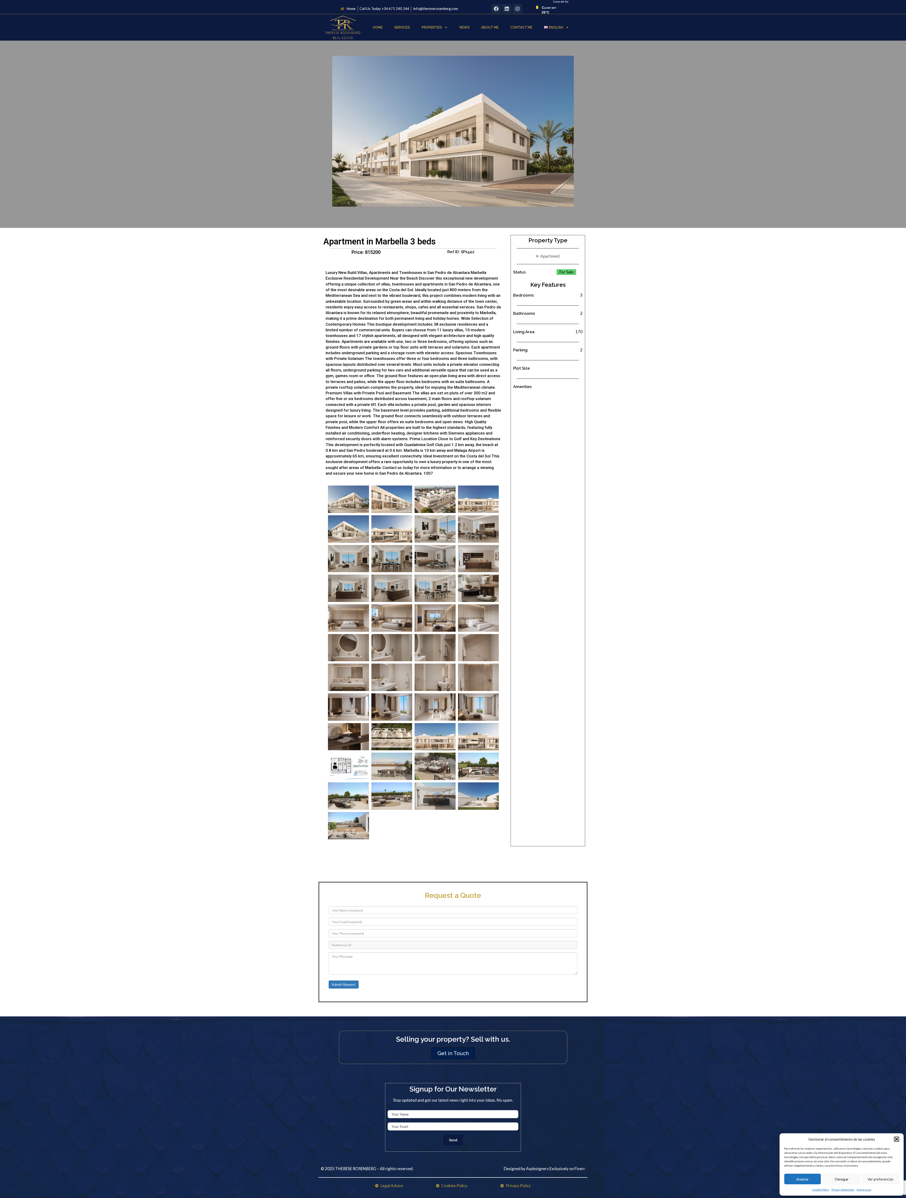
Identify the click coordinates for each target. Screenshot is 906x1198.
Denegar (842, 1179)
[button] (896, 1139)
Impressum (864, 1189)
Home (377, 27)
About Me (490, 27)
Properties (432, 27)
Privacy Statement (842, 1189)
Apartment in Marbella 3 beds (379, 242)
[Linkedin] (507, 8)
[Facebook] (496, 8)
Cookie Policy (820, 1189)
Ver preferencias (880, 1179)
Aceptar (802, 1179)
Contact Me (521, 27)
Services (402, 27)
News (464, 27)
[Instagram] (517, 8)
